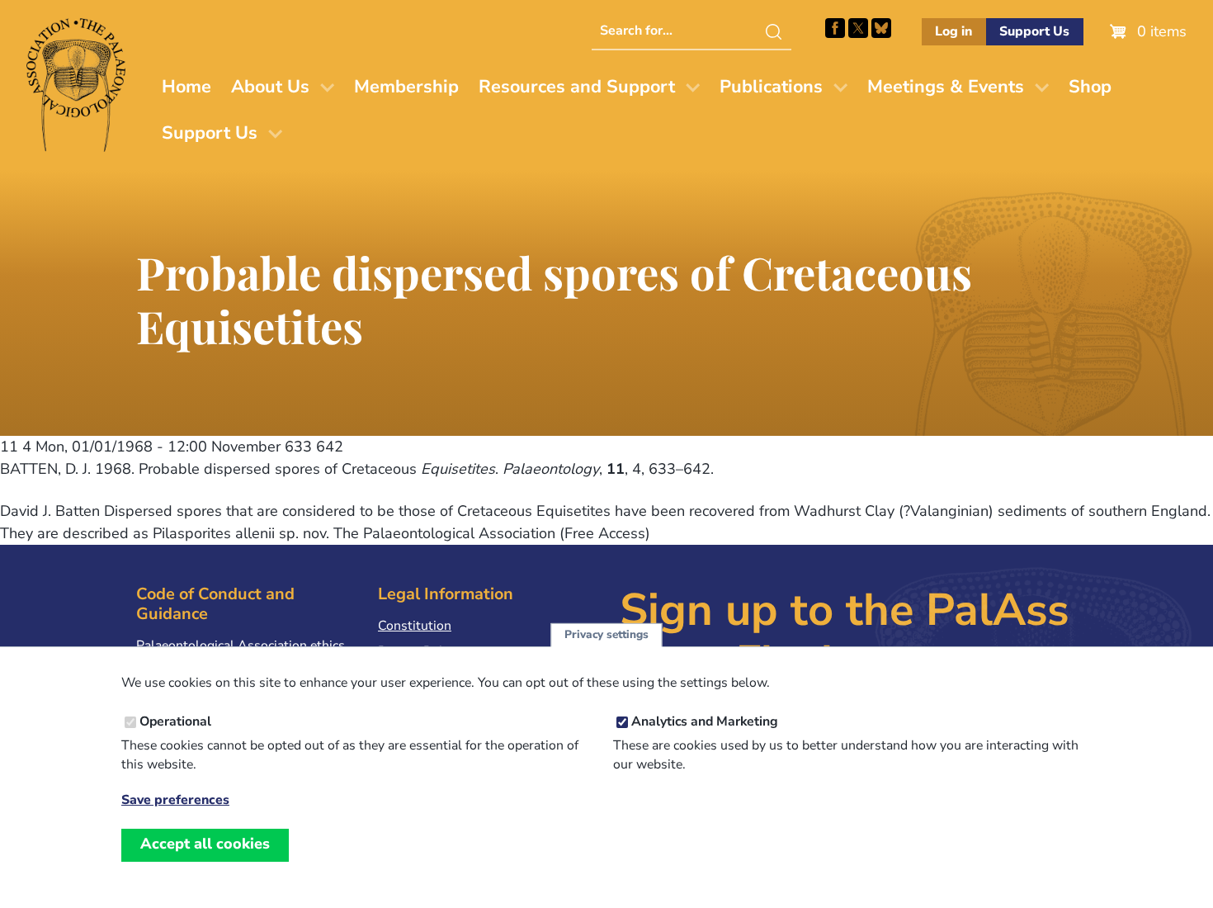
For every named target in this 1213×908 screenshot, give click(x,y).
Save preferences (175, 800)
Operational (175, 722)
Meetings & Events (945, 86)
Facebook (835, 28)
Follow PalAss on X (858, 28)
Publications (771, 86)
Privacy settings (606, 635)
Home (186, 86)
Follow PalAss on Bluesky (881, 28)
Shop (1090, 86)
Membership (406, 86)
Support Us (1034, 31)
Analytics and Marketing (704, 722)
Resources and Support (577, 86)
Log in (953, 31)
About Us (270, 86)
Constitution (414, 626)
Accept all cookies (205, 844)
